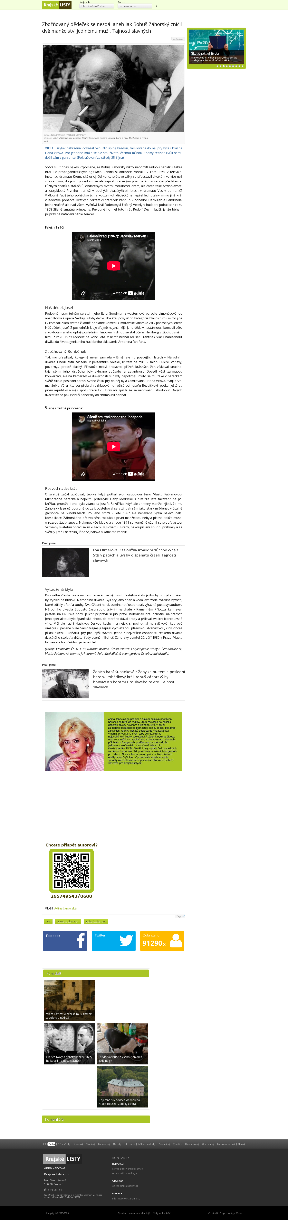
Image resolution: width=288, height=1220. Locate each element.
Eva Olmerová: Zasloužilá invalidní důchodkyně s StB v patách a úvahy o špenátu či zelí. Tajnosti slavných (135, 555)
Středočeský (64, 1144)
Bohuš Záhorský (96, 921)
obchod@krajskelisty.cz (125, 1186)
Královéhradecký (147, 1144)
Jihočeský (78, 1144)
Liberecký (129, 1144)
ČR (44, 1144)
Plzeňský (90, 1144)
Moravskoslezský (226, 1144)
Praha (52, 1144)
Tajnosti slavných (68, 921)
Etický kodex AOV (161, 1213)
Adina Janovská (65, 908)
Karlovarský (104, 1144)
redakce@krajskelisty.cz (125, 1173)
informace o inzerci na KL (126, 1198)
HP (48, 921)
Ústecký (117, 1144)
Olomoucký (208, 1144)
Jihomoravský (192, 1144)
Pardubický (164, 1144)
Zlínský (241, 1144)
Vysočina (177, 1144)
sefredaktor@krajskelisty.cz (127, 1168)
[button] (96, 6)
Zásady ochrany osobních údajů (134, 1213)
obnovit (156, 6)
